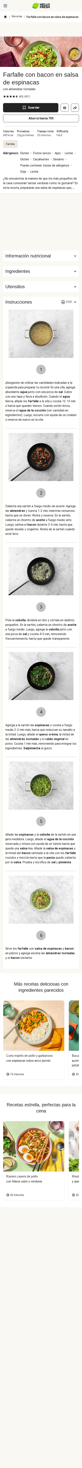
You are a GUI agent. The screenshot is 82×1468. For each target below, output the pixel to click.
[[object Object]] (65, 108)
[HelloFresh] (41, 6)
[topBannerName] (41, 29)
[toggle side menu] (5, 6)
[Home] (5, 16)
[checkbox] (4, 96)
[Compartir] (75, 108)
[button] (41, 271)
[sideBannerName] (41, 222)
